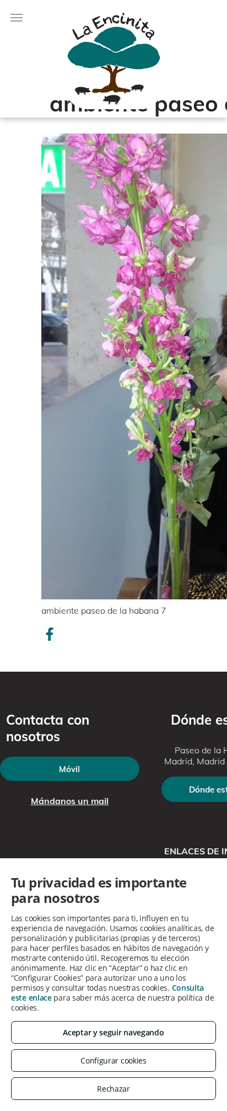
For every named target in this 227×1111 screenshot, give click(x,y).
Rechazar (113, 1088)
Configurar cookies (113, 1060)
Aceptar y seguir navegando (113, 1032)
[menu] (17, 18)
